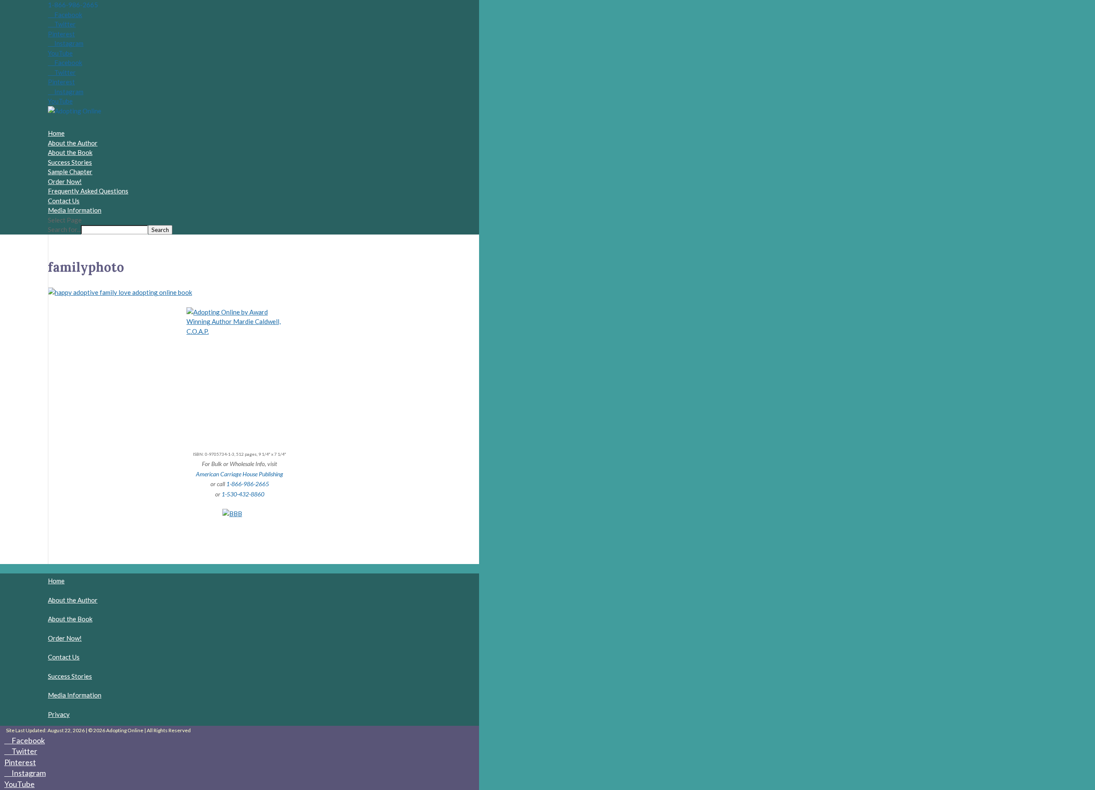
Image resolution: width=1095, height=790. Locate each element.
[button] (65, 14)
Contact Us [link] (64, 657)
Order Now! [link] (65, 181)
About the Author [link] (73, 600)
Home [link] (56, 581)
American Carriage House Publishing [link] (239, 474)
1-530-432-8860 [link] (243, 494)
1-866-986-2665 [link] (73, 5)
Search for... (64, 229)
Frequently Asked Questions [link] (88, 191)
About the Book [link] (70, 619)
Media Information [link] (74, 695)
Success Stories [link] (70, 162)
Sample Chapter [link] (70, 171)
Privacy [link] (59, 714)
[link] (74, 111)
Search (160, 229)
